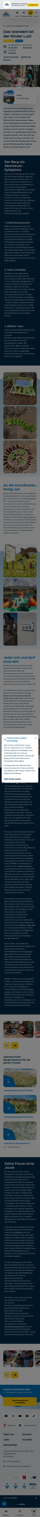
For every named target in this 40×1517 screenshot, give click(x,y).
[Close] (1, 4)
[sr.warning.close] (35, 738)
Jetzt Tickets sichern (12, 779)
